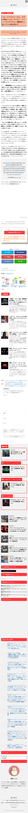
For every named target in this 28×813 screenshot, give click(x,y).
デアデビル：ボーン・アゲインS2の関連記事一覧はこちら (18, 501)
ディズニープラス (9, 270)
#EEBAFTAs (6, 166)
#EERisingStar (10, 170)
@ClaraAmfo (18, 166)
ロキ (14, 270)
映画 (7, 268)
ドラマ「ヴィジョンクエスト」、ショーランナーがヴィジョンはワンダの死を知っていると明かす (18, 529)
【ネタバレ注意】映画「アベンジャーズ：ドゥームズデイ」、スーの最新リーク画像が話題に (18, 559)
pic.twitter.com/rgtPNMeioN (14, 174)
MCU (4, 270)
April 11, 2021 (17, 177)
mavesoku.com (9, 273)
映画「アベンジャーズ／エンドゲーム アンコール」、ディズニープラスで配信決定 (18, 539)
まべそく (14, 5)
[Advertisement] (14, 200)
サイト (4, 423)
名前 (4, 413)
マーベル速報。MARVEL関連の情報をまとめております (14, 800)
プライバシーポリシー (14, 804)
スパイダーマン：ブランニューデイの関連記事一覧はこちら (17, 485)
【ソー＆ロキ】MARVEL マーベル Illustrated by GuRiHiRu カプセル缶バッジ (14, 238)
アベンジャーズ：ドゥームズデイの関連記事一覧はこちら (17, 468)
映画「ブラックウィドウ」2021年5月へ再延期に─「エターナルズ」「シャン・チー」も (18, 334)
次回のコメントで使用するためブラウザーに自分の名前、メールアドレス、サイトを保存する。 (13, 432)
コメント (5, 394)
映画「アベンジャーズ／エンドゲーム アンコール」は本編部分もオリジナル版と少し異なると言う (18, 549)
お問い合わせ (14, 807)
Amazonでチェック (14, 232)
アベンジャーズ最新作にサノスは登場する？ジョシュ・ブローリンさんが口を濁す (18, 519)
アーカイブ (4, 756)
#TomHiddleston (7, 162)
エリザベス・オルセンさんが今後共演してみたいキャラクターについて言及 (18, 318)
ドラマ (3, 268)
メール (5, 418)
